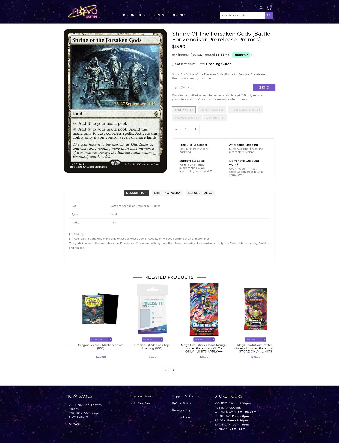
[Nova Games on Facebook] (67, 432)
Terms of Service (183, 417)
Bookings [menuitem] (177, 15)
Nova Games (79, 396)
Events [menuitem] (157, 15)
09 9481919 (76, 424)
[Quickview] (72, 358)
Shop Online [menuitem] (131, 15)
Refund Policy (181, 403)
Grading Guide (219, 64)
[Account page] (261, 8)
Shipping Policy (182, 396)
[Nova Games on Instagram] (70, 432)
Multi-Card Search (142, 403)
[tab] (136, 193)
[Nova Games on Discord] (73, 432)
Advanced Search (142, 396)
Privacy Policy (181, 410)
